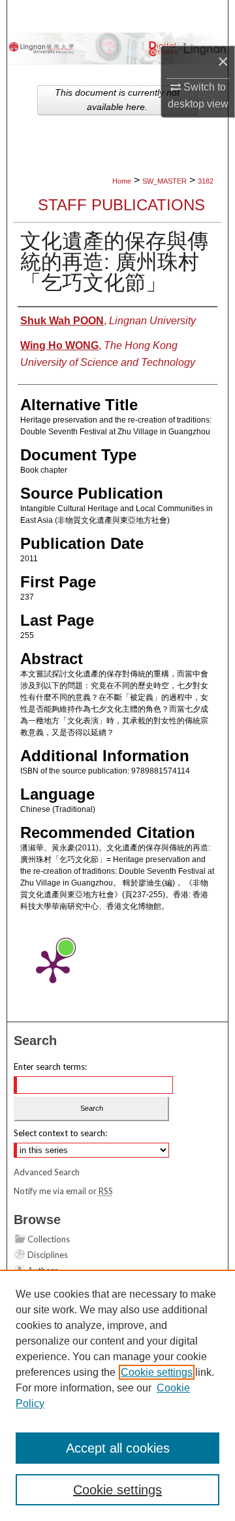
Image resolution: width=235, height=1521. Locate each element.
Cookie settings (157, 1372)
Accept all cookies (118, 1448)
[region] (117, 1395)
